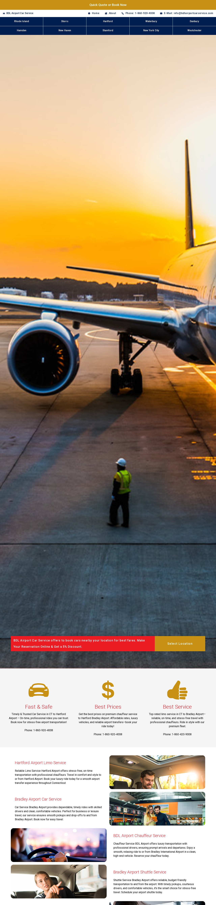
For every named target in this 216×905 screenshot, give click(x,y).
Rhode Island (21, 21)
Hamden (21, 30)
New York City (151, 30)
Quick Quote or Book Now (108, 5)
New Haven (65, 30)
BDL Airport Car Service (19, 13)
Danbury (194, 21)
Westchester (194, 30)
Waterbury (151, 21)
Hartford (108, 21)
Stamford (108, 30)
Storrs (64, 21)
